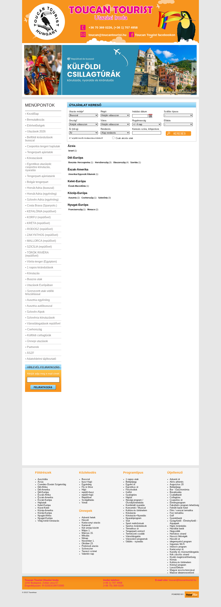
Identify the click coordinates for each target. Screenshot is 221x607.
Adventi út (175, 479)
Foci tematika (176, 513)
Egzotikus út (132, 487)
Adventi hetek (88, 517)
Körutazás (131, 513)
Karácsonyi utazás (91, 522)
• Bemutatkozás (34, 119)
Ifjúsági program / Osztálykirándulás (135, 501)
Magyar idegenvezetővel (182, 572)
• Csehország (33, 329)
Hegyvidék (175, 531)
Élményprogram (177, 502)
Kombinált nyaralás (135, 505)
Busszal (86, 479)
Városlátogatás (133, 536)
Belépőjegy (131, 482)
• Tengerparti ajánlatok (39, 152)
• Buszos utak (33, 279)
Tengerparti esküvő (135, 531)
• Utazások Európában (39, 285)
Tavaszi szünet (89, 551)
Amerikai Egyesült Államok (81, 174)
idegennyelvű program (181, 541)
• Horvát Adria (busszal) (39, 187)
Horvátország (101, 162)
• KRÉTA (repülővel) (37, 223)
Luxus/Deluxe (176, 567)
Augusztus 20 (177, 484)
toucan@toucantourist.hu (107, 35)
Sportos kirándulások (136, 526)
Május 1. (86, 530)
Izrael (71, 151)
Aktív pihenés (177, 482)
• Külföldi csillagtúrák (38, 335)
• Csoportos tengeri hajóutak (42, 146)
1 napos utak (132, 479)
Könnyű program (178, 565)
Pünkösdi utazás (90, 546)
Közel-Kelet (43, 507)
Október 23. (87, 543)
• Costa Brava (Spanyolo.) (41, 205)
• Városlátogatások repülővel (42, 323)
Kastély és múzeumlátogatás (184, 552)
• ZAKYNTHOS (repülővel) (41, 234)
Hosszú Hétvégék (179, 536)
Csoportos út (176, 500)
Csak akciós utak (124, 138)
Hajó (84, 489)
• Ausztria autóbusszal (38, 305)
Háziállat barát (177, 528)
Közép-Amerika (45, 510)
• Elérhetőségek (35, 125)
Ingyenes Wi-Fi (177, 544)
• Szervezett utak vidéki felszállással (39, 292)
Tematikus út (132, 528)
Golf (172, 515)
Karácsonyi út (177, 549)
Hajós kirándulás (178, 526)
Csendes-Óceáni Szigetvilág (52, 484)
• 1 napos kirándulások (39, 267)
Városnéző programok (137, 539)
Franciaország (75, 209)
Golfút (129, 492)
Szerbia (134, 162)
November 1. (88, 541)
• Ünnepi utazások (36, 341)
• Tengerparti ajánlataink (40, 176)
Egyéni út (130, 484)
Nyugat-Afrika (44, 515)
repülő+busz (88, 492)
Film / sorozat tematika (181, 510)
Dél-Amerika (44, 489)
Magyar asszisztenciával (182, 570)
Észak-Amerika (45, 497)
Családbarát (176, 494)
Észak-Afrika (44, 494)
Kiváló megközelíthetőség (183, 557)
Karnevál (86, 525)
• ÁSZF (29, 352)
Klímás (173, 559)
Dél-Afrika (42, 487)
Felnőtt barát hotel (179, 507)
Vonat (84, 502)
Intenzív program (178, 546)
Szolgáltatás (88, 500)
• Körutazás (32, 273)
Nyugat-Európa (45, 518)
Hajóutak (42, 502)
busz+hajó (87, 482)
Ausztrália (43, 479)
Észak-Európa (45, 500)
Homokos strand (178, 533)
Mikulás (85, 535)
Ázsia (40, 482)
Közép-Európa (45, 513)
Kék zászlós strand (179, 554)
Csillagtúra (175, 497)
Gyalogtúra (131, 494)
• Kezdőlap (32, 113)
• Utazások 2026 (35, 131)
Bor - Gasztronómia (179, 489)
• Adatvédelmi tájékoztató (40, 358)
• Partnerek (32, 347)
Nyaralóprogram (133, 518)
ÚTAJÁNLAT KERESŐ (85, 105)
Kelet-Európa (44, 505)
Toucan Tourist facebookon (155, 35)
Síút (128, 520)
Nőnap (85, 538)
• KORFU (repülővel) (38, 217)
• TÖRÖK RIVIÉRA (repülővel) (37, 254)
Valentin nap (88, 553)
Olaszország (119, 162)
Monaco (91, 209)
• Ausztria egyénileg (37, 299)
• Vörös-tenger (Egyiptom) (41, 261)
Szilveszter (87, 548)
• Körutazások (33, 158)
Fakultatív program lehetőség (184, 505)
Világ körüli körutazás (48, 520)
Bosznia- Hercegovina (79, 162)
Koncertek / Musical (136, 507)
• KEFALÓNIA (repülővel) (40, 211)
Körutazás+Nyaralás (136, 515)
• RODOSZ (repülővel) (39, 229)
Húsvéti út (175, 539)
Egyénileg (87, 484)
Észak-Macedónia (77, 186)
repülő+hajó (87, 494)
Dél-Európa (43, 492)
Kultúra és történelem (136, 510)
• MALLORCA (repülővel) (40, 240)
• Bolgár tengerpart (36, 181)
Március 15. (87, 533)
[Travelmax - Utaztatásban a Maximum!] (192, 597)
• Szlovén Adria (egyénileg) (42, 199)
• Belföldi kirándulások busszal (39, 139)
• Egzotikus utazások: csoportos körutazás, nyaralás (38, 167)
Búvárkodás (176, 492)
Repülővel (87, 497)
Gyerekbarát (176, 518)
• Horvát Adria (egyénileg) (41, 193)
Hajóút (129, 497)
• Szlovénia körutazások (40, 317)
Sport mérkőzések (135, 523)
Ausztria (72, 198)
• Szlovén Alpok (35, 311)
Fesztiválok (131, 489)
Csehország (87, 198)
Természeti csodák (135, 533)
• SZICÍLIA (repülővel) (38, 246)
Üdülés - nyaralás (134, 541)
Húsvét (85, 520)
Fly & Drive (87, 487)
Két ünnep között (90, 528)
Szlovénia (103, 198)
